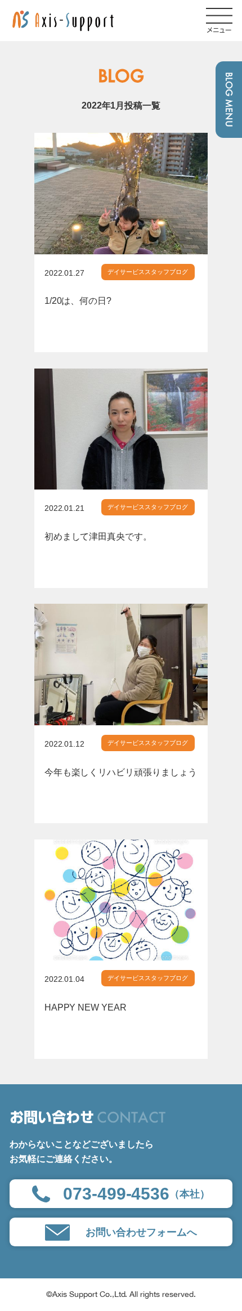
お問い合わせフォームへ (141, 1232)
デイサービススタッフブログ (147, 271)
